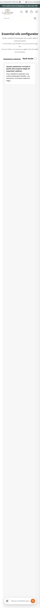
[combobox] (20, 18)
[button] (7, 601)
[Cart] (31, 12)
